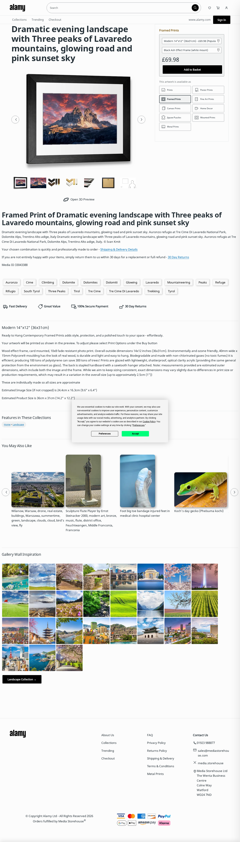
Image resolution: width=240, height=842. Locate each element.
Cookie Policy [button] (149, 421)
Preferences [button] (139, 425)
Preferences (105, 433)
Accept (135, 433)
